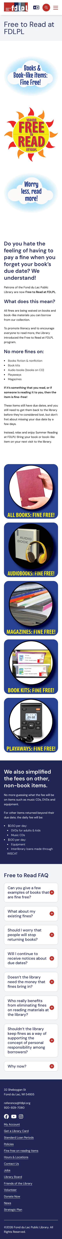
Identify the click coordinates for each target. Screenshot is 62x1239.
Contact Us (11, 1164)
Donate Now (12, 1196)
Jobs (7, 1170)
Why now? (17, 1066)
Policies (9, 1144)
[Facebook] (6, 1116)
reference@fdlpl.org (17, 1103)
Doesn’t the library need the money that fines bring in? (26, 982)
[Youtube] (14, 1116)
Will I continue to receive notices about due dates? (27, 958)
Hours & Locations (16, 1157)
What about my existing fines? (21, 913)
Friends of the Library (18, 1183)
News (7, 1203)
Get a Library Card (16, 1131)
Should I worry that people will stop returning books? (24, 935)
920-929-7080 (14, 1108)
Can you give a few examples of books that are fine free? (28, 892)
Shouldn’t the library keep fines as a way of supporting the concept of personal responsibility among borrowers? (27, 1040)
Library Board (13, 1177)
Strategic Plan (13, 1210)
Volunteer (10, 1190)
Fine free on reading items (21, 1151)
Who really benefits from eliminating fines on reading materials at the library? (28, 1007)
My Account (12, 1124)
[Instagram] (21, 1116)
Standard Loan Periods (19, 1137)
